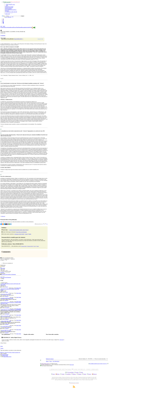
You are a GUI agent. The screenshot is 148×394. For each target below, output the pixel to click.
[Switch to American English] (3, 19)
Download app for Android (74, 382)
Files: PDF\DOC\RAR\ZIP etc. (11, 9)
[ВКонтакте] (1, 224)
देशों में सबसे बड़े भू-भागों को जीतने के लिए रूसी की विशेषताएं (11, 309)
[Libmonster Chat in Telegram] (87, 358)
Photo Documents (8, 8)
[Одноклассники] (2, 224)
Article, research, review (10, 4)
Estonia (84, 374)
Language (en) (17, 352)
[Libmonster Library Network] (107, 363)
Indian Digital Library (7, 356)
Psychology (7, 307)
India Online (2, 268)
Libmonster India (24, 246)
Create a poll (7, 13)
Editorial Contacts (50, 358)
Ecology (6, 286)
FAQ (8, 352)
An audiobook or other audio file (11, 11)
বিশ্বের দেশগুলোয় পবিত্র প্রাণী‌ (5, 316)
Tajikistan (79, 374)
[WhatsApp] (9, 224)
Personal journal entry (9, 7)
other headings (7, 272)
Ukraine (63, 374)
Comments (2, 35)
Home (1, 346)
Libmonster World (30, 246)
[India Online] (0, 267)
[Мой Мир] (4, 224)
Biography (7, 10)
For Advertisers (56, 361)
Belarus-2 (95, 374)
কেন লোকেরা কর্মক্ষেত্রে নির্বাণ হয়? (6, 326)
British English (5, 355)
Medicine (6, 296)
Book (7, 5)
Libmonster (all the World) (19, 234)
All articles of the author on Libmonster (8, 274)
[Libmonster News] (3, 20)
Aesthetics (7, 319)
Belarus (58, 374)
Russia (53, 374)
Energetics (2, 272)
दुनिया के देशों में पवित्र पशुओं (6, 321)
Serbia (82, 372)
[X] (6, 224)
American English (5, 354)
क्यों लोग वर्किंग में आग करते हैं (6, 330)
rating (7, 270)
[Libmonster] (40, 360)
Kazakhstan (68, 374)
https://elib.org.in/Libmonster (21, 231)
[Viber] (7, 224)
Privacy (3, 352)
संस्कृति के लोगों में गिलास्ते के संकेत (7, 298)
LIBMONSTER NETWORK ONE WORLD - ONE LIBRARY (74, 369)
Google (26, 234)
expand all (13, 259)
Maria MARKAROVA (18, 38)
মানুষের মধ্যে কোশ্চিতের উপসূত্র (6, 294)
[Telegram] (11, 224)
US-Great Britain (70, 372)
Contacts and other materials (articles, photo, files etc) (19, 229)
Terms (6, 352)
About (47, 361)
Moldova (74, 374)
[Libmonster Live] (3, 23)
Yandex (29, 234)
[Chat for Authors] (3, 22)
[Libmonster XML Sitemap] (74, 387)
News (50, 361)
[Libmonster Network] (98, 363)
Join (1, 26)
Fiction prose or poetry (9, 6)
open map (71, 364)
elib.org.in (3, 216)
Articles (1, 348)
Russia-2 (89, 374)
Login (4, 26)
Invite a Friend (12, 352)
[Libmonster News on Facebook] (106, 358)
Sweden (77, 372)
